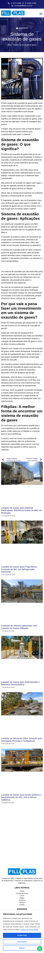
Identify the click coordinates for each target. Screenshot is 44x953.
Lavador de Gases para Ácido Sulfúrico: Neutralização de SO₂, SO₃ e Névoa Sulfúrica (21, 797)
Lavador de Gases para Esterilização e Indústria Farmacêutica (20, 683)
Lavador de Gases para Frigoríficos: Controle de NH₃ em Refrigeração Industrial (19, 569)
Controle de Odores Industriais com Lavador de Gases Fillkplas (19, 627)
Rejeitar (22, 948)
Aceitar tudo (22, 935)
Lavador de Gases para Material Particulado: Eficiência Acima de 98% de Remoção (21, 510)
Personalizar (22, 942)
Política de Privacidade (29, 929)
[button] (41, 14)
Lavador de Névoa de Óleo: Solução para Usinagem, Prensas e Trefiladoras (21, 739)
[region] (22, 931)
